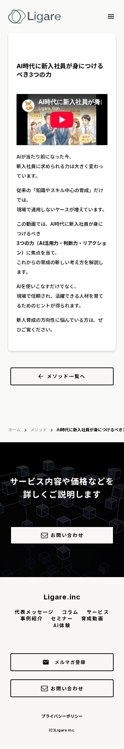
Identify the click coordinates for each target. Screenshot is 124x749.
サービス (98, 612)
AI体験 (61, 625)
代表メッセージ (34, 612)
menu (111, 16)
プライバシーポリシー (62, 716)
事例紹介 (31, 618)
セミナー (62, 618)
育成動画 (92, 618)
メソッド (38, 429)
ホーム (14, 429)
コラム (70, 612)
